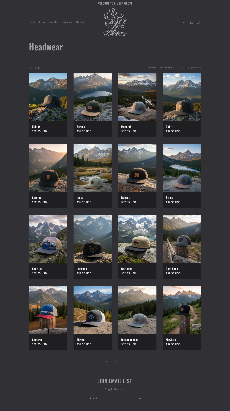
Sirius (169, 197)
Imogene (82, 268)
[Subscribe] (139, 398)
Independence (129, 339)
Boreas (81, 126)
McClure (171, 339)
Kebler (36, 126)
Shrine (81, 339)
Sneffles (37, 268)
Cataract (37, 197)
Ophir (169, 126)
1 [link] (106, 361)
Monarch (126, 126)
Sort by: (152, 67)
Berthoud (127, 268)
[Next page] (123, 361)
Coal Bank (172, 268)
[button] (184, 22)
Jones (80, 197)
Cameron (37, 339)
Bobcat (125, 197)
